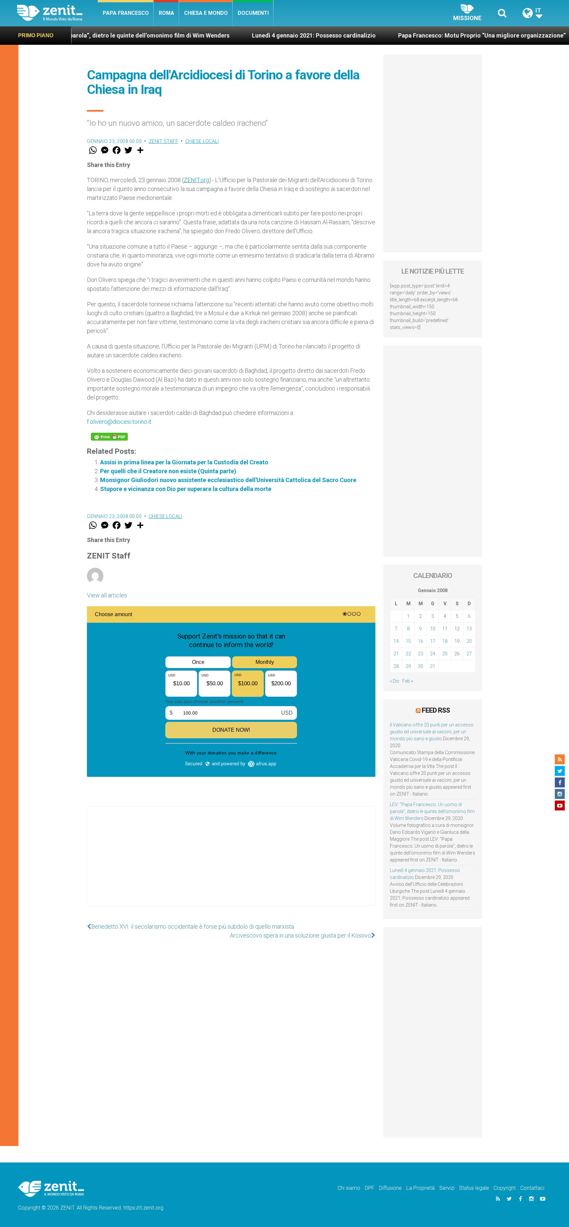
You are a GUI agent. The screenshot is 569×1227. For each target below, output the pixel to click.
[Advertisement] (231, 862)
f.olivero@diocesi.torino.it (119, 421)
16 (420, 641)
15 (408, 641)
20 (469, 641)
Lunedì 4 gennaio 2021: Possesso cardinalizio (240, 35)
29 (408, 666)
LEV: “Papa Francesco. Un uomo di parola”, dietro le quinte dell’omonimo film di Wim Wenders (432, 811)
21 (396, 653)
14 (396, 641)
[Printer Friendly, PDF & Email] (109, 437)
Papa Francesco (126, 13)
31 (432, 666)
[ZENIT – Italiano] (57, 13)
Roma (166, 13)
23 (420, 653)
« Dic (394, 681)
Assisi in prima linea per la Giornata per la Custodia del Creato (184, 462)
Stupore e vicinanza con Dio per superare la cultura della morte (185, 488)
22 (408, 653)
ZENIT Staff (163, 141)
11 (444, 628)
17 (432, 641)
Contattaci (532, 1188)
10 (432, 628)
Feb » (407, 681)
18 (444, 641)
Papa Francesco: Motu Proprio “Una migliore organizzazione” (408, 35)
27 (469, 653)
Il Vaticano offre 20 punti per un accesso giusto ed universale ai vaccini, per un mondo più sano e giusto (432, 731)
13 (469, 628)
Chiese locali (202, 141)
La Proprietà (420, 1188)
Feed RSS (436, 710)
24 (432, 653)
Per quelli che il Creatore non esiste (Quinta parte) (168, 471)
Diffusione (390, 1188)
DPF (369, 1188)
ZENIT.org (196, 180)
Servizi (446, 1188)
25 (444, 653)
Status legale (474, 1188)
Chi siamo (349, 1188)
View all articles (107, 595)
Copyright (505, 1188)
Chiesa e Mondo (206, 13)
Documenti (253, 13)
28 (396, 666)
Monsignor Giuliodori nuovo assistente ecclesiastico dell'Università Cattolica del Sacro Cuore (228, 480)
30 (420, 666)
